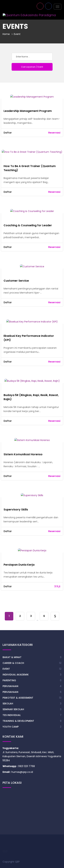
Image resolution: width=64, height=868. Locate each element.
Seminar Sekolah (13, 709)
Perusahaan (10, 686)
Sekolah (8, 703)
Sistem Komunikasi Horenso (23, 454)
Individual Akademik (16, 674)
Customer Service (16, 281)
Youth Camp (11, 726)
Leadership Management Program (28, 111)
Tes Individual (12, 715)
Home (6, 34)
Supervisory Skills (16, 509)
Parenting (9, 680)
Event (6, 668)
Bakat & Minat (12, 657)
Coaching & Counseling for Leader (28, 225)
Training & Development (18, 721)
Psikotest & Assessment (18, 697)
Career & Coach (13, 663)
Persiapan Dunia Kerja (19, 565)
